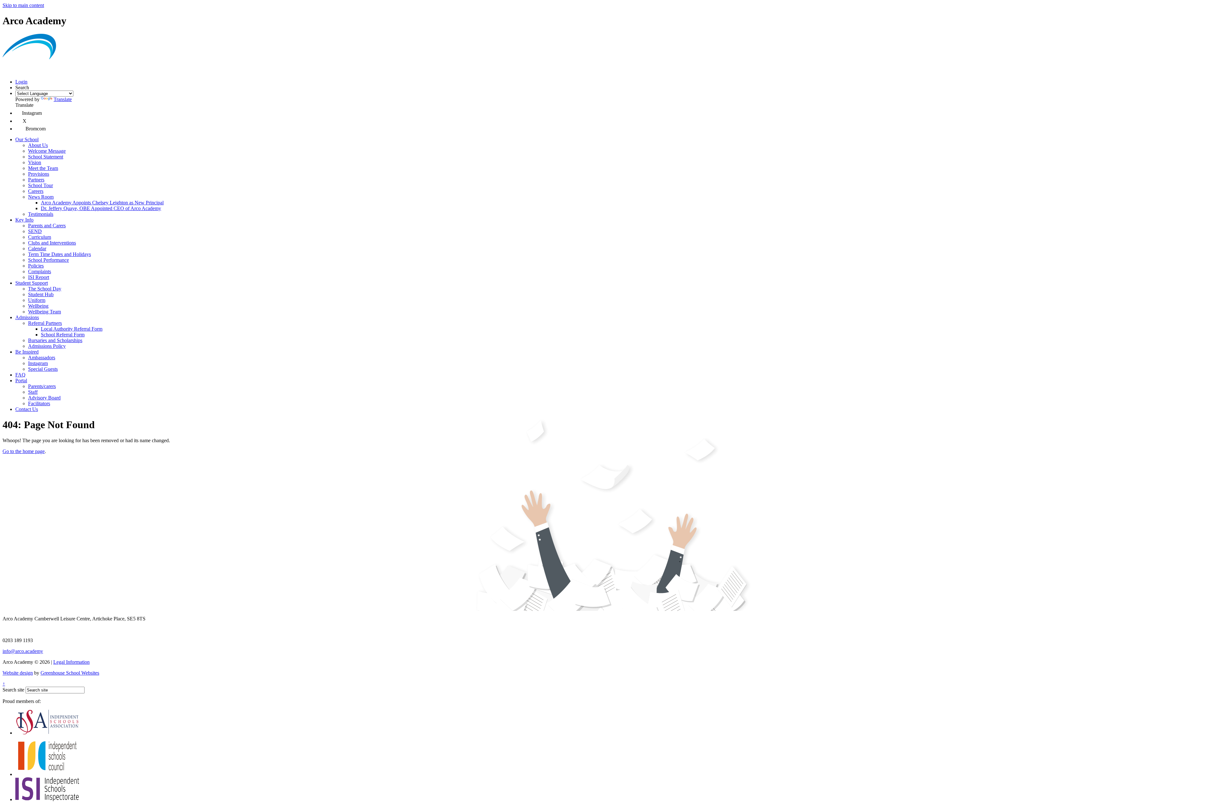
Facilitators (39, 403)
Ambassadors (41, 357)
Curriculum (39, 237)
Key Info (24, 220)
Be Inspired (27, 352)
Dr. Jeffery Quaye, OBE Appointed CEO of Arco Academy (101, 208)
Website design (18, 673)
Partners (36, 179)
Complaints (39, 271)
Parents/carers (42, 386)
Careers (35, 191)
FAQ (20, 374)
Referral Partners (45, 323)
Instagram (38, 363)
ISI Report (38, 277)
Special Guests (43, 369)
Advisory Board (44, 397)
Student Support (31, 283)
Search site (13, 689)
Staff (33, 392)
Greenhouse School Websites (70, 673)
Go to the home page (24, 451)
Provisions (38, 174)
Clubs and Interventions (52, 242)
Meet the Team (43, 168)
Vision (34, 162)
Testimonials (40, 214)
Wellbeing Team (44, 311)
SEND (35, 231)
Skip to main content (23, 5)
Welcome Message (47, 151)
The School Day (44, 288)
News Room (41, 197)
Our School (27, 139)
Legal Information (71, 662)
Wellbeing (38, 306)
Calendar (37, 248)
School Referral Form (63, 334)
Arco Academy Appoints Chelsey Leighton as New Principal (102, 202)
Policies (36, 265)
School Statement (45, 156)
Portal (21, 380)
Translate (63, 99)
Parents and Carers (47, 225)
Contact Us (26, 409)
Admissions (27, 317)
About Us (38, 145)
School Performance (48, 260)
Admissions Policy (47, 346)
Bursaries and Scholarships (55, 340)
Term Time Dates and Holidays (59, 254)
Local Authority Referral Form (71, 329)
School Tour (40, 185)
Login (21, 81)
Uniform (36, 300)
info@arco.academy (23, 651)
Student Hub (41, 294)
